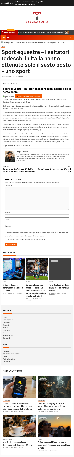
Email (7, 219)
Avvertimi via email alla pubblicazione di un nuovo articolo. (26, 240)
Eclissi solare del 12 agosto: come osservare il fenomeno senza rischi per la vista (54, 445)
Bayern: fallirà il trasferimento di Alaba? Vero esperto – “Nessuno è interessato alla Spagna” (19, 168)
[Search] (71, 37)
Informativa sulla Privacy (31, 2)
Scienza (40, 439)
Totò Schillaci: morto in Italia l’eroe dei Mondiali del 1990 (59, 288)
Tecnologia (6, 330)
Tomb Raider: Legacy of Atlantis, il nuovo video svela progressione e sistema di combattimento (52, 406)
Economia (6, 325)
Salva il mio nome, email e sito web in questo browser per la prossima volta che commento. (38, 233)
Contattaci (31, 4)
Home (5, 317)
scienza (5, 328)
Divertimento (41, 400)
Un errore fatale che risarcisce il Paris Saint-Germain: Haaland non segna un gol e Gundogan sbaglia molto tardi (36, 290)
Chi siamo (18, 2)
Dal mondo (6, 322)
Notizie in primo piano (9, 439)
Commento (9, 185)
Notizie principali (8, 320)
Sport (3, 46)
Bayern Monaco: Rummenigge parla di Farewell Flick (54, 168)
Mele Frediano (18, 293)
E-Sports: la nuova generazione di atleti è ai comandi (13, 288)
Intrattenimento (8, 335)
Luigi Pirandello (7, 76)
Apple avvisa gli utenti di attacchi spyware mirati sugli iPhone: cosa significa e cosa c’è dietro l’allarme (17, 406)
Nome (7, 213)
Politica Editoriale (20, 4)
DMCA (42, 2)
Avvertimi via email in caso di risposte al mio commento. (25, 236)
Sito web (8, 226)
